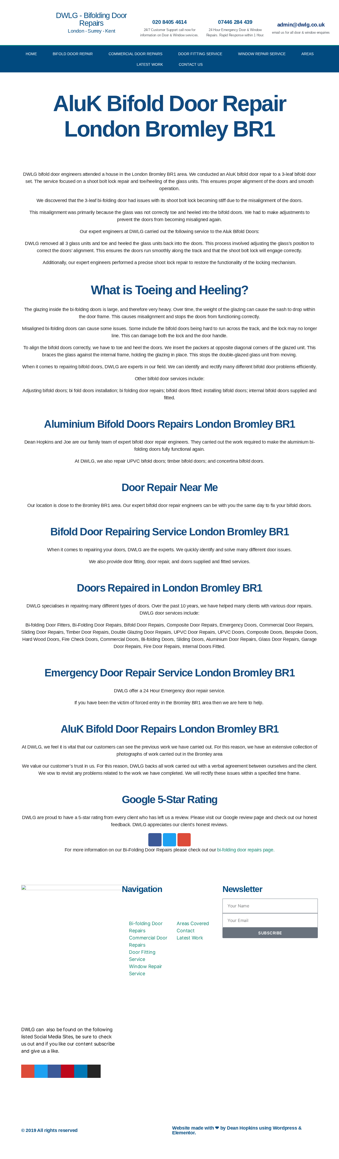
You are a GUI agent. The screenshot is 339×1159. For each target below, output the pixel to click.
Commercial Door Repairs (135, 54)
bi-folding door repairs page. (245, 849)
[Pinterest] (67, 1071)
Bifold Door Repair (73, 54)
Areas (307, 54)
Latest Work (150, 64)
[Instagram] (94, 1071)
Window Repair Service (262, 54)
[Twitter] (169, 839)
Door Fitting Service (200, 54)
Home (31, 54)
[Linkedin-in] (80, 1071)
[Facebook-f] (54, 1071)
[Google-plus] (184, 839)
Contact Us (191, 64)
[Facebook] (155, 839)
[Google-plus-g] (27, 1071)
